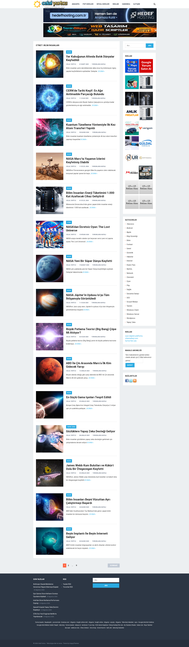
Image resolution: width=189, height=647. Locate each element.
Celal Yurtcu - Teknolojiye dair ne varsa (50, 643)
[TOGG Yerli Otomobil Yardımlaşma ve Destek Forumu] (132, 134)
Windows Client (133, 310)
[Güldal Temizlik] (145, 149)
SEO (128, 298)
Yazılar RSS (67, 584)
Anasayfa (75, 4)
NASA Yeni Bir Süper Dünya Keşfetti (89, 261)
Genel (129, 248)
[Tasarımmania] (132, 179)
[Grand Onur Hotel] (132, 164)
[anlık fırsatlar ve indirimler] (132, 120)
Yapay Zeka (71, 427)
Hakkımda (126, 4)
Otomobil (130, 277)
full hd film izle (130, 341)
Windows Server (133, 314)
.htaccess (130, 224)
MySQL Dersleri (103, 4)
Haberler (130, 257)
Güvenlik (130, 253)
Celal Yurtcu (71, 64)
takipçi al (78, 625)
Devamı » (101, 71)
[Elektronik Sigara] (132, 105)
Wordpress (131, 318)
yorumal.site (56, 622)
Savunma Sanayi (133, 294)
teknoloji (62, 625)
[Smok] (146, 105)
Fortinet (130, 244)
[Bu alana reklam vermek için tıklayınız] (132, 193)
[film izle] (132, 88)
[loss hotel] (145, 179)
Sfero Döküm (84, 628)
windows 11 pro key (88, 625)
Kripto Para (131, 265)
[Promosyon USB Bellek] (132, 149)
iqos (136, 622)
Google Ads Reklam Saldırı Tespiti (47, 625)
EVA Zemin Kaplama (101, 625)
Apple (129, 232)
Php (128, 285)
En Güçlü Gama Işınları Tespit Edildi (88, 397)
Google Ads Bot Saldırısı (146, 622)
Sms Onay (93, 628)
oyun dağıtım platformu (134, 336)
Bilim (69, 52)
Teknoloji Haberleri (128, 622)
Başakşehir (48, 622)
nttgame (73, 622)
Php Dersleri (88, 4)
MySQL (129, 269)
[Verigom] (145, 134)
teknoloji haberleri (118, 628)
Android (130, 228)
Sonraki (113, 565)
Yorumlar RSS (68, 587)
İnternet (129, 261)
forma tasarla (39, 622)
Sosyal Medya (132, 302)
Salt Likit (109, 628)
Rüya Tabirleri (148, 625)
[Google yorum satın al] (146, 72)
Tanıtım (129, 306)
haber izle (140, 625)
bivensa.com (65, 622)
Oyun (69, 222)
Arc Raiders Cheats (130, 625)
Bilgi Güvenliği (132, 236)
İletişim (136, 4)
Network (130, 273)
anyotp (112, 622)
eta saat (67, 628)
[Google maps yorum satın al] (132, 72)
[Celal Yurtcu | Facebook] (127, 382)
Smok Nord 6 (101, 628)
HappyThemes (74, 643)
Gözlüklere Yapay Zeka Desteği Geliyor (90, 431)
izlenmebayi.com (131, 338)
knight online (99, 622)
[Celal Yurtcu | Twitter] (131, 382)
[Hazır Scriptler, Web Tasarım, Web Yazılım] (100, 36)
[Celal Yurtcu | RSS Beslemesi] (134, 382)
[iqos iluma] (146, 88)
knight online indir (82, 622)
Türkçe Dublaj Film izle (116, 625)
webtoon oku (75, 628)
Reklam (116, 4)
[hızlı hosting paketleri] (100, 22)
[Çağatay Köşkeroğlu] (145, 164)
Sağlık (129, 289)
